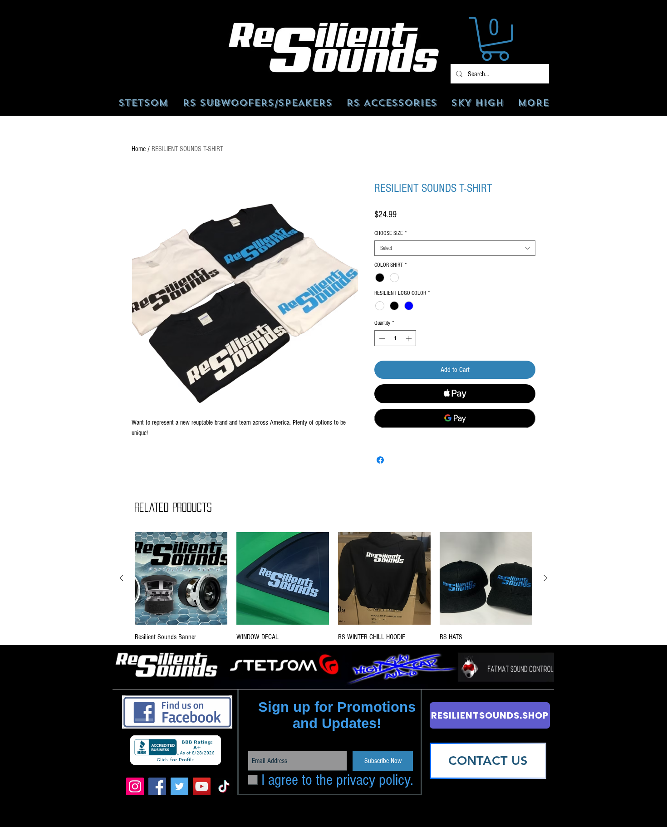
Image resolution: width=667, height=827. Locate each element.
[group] (333, 593)
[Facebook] (157, 786)
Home (139, 149)
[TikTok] (224, 786)
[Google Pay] (454, 418)
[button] (495, 39)
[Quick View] (181, 578)
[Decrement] (381, 338)
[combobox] (454, 248)
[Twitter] (179, 786)
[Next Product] (545, 578)
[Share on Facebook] (380, 460)
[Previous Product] (121, 578)
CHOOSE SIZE (390, 233)
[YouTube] (202, 786)
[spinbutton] (395, 338)
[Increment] (409, 338)
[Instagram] (135, 786)
